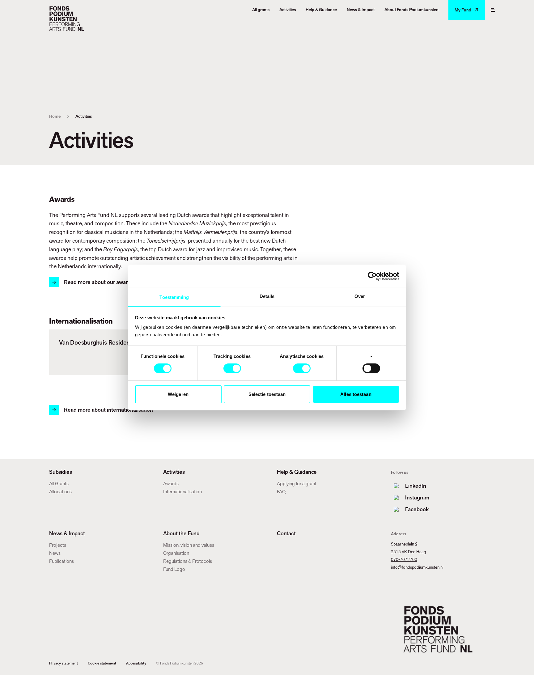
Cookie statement (102, 663)
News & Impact (67, 533)
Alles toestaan (355, 394)
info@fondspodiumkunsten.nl (417, 567)
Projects (57, 545)
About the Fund (181, 533)
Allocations (60, 491)
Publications (61, 561)
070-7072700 (404, 559)
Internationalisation (182, 491)
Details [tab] (267, 296)
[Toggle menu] (493, 10)
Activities (174, 472)
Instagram (417, 497)
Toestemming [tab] (174, 297)
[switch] (232, 368)
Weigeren (178, 394)
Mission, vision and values (188, 545)
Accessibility (136, 663)
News (55, 553)
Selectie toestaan (267, 394)
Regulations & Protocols (187, 561)
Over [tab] (359, 296)
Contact (286, 533)
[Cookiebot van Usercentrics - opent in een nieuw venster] (372, 276)
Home (55, 116)
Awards (171, 483)
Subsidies (60, 472)
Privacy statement (63, 663)
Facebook (417, 509)
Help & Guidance (297, 472)
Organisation (176, 553)
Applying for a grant (296, 483)
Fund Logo (174, 569)
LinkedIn (415, 485)
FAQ (281, 491)
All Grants (59, 483)
